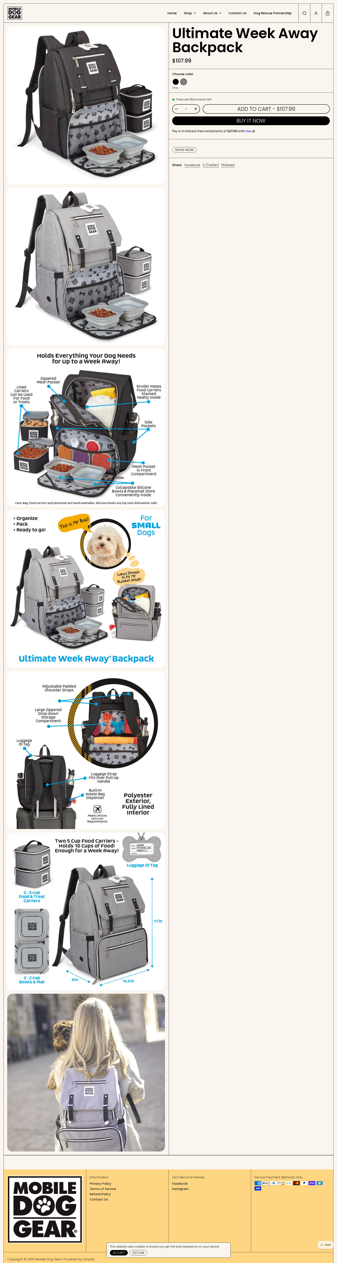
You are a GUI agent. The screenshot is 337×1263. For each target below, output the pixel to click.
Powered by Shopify (79, 1259)
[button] (304, 13)
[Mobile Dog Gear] (14, 13)
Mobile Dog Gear (48, 1259)
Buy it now (251, 120)
